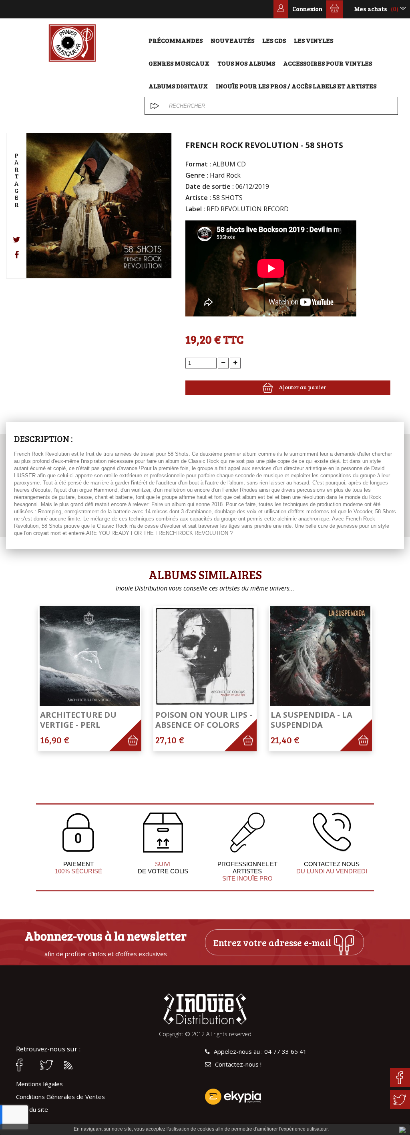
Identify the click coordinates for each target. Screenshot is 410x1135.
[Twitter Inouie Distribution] (48, 1065)
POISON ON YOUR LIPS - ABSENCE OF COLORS (203, 719)
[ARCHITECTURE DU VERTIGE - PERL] (89, 656)
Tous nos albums (246, 63)
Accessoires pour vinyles (327, 63)
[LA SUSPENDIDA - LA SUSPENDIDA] (320, 656)
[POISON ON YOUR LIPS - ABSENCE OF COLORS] (205, 656)
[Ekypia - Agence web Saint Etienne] (299, 1097)
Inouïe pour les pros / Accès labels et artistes (296, 86)
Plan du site (32, 1109)
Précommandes (176, 40)
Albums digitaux (178, 86)
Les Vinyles (313, 40)
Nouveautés (232, 40)
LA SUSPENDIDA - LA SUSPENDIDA (311, 719)
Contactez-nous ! (238, 1064)
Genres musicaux (179, 63)
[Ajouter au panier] (137, 747)
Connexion (307, 9)
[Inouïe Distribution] (72, 43)
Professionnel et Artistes (247, 868)
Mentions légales (39, 1084)
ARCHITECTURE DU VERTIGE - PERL (78, 719)
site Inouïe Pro (247, 878)
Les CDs (274, 40)
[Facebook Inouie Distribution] (24, 1065)
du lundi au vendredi (331, 871)
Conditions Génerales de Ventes (60, 1096)
